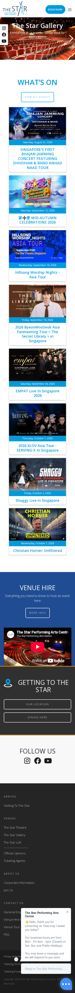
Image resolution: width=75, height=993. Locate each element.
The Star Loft (12, 842)
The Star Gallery (14, 835)
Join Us (8, 890)
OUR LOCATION (37, 704)
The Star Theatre (15, 827)
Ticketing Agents (14, 861)
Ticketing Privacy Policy (16, 971)
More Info (40, 49)
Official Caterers (15, 853)
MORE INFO (37, 613)
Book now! (55, 9)
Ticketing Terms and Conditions (20, 964)
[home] (15, 8)
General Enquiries (16, 912)
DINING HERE (37, 717)
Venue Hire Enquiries (18, 919)
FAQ (6, 934)
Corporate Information (19, 883)
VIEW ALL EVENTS (37, 97)
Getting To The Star (17, 805)
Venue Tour (12, 927)
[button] (69, 8)
